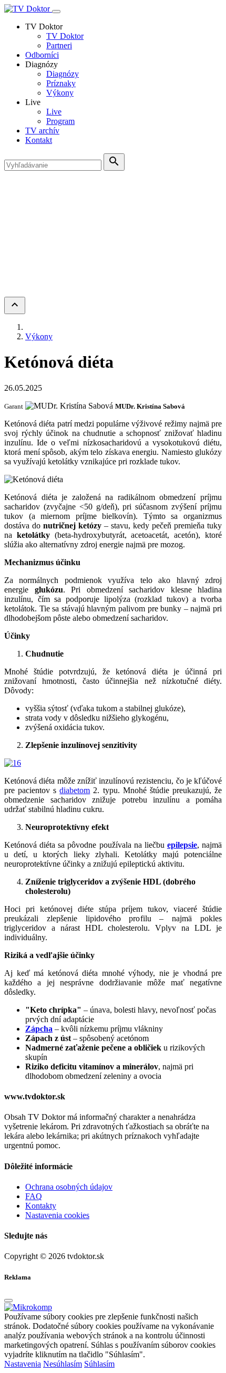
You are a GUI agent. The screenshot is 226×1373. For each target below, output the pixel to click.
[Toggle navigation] (56, 11)
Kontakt (38, 140)
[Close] (8, 1300)
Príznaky (61, 83)
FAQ (33, 1196)
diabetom (74, 790)
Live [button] (32, 102)
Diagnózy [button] (41, 64)
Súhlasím (99, 1363)
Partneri (59, 45)
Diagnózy (62, 73)
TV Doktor (65, 36)
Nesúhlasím (62, 1363)
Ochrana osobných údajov (68, 1186)
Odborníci (42, 54)
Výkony (60, 92)
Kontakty (40, 1205)
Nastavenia (22, 1363)
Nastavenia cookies (57, 1215)
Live (53, 111)
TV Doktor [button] (44, 26)
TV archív (42, 130)
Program (60, 121)
